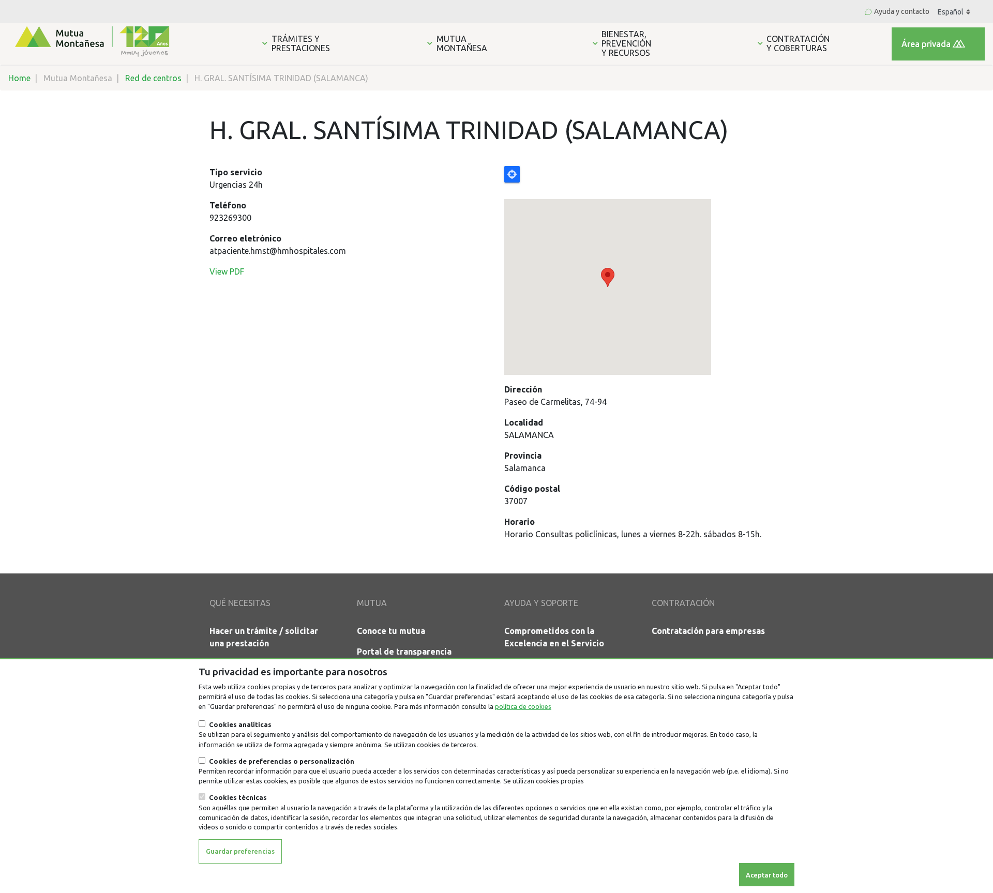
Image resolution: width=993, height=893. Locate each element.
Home (19, 78)
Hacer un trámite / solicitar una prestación (263, 637)
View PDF (226, 271)
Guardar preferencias (240, 850)
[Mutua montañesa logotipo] (91, 40)
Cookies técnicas (238, 797)
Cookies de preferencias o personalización (281, 761)
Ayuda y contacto (901, 11)
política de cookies (523, 706)
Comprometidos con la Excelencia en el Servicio (554, 637)
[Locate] (644, 270)
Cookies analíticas (240, 724)
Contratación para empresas (708, 630)
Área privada (926, 44)
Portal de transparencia (404, 651)
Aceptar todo (767, 874)
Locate (512, 174)
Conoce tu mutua (391, 630)
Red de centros (153, 78)
